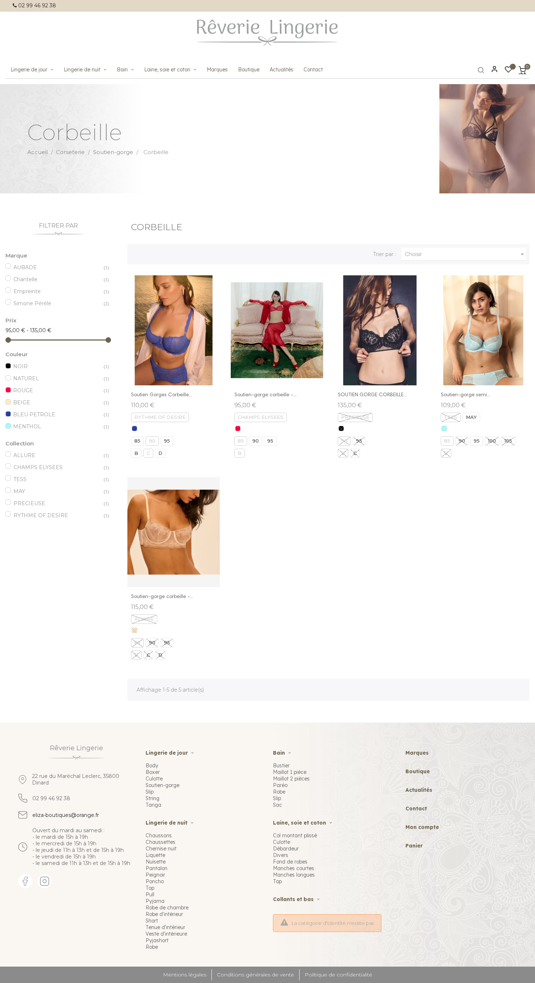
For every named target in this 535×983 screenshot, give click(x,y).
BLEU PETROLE (56, 414)
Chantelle (57, 279)
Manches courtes (293, 868)
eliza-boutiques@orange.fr (65, 815)
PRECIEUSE (57, 503)
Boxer (153, 772)
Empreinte (57, 291)
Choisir (465, 254)
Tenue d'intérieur (165, 927)
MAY (57, 491)
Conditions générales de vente (255, 974)
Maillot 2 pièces (291, 778)
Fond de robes (290, 861)
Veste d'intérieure (166, 934)
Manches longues (294, 875)
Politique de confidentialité (338, 974)
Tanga (153, 805)
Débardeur (286, 848)
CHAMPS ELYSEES (57, 467)
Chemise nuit (161, 848)
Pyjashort (157, 940)
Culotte (154, 778)
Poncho (155, 881)
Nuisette (156, 861)
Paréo (280, 785)
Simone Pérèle (57, 303)
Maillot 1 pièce (289, 772)
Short (152, 920)
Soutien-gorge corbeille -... (265, 395)
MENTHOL (56, 426)
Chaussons (159, 835)
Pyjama (155, 901)
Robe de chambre (167, 907)
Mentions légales (184, 974)
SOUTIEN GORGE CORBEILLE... (372, 395)
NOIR (56, 366)
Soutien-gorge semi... (465, 395)
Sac (277, 805)
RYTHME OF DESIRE (57, 515)
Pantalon (156, 868)
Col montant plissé (295, 835)
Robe (152, 947)
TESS (57, 479)
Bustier (281, 765)
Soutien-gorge (162, 785)
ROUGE (56, 390)
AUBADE (57, 267)
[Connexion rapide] (491, 70)
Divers (280, 855)
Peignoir (155, 875)
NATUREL (56, 378)
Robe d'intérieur (164, 914)
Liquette (155, 855)
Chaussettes (160, 842)
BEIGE (56, 402)
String (152, 798)
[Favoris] (508, 70)
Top (150, 888)
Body (152, 765)
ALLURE (57, 455)
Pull (150, 894)
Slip (150, 792)
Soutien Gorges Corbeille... (161, 395)
